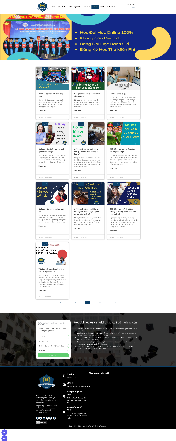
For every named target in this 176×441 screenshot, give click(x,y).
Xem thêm (42, 111)
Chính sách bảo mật (99, 373)
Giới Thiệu (56, 7)
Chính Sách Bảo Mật (107, 7)
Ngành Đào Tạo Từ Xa (82, 7)
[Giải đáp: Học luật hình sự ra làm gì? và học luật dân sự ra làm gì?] (88, 133)
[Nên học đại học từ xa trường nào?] (52, 78)
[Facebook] (37, 418)
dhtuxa (40, 117)
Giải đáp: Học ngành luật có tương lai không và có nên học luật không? (123, 211)
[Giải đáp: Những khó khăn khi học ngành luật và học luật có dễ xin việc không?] (88, 193)
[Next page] (115, 302)
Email (70, 383)
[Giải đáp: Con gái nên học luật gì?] (52, 193)
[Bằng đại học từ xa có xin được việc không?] (88, 78)
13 (100, 302)
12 (93, 302)
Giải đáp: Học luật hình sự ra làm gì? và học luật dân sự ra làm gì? (86, 151)
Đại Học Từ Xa (67, 7)
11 (87, 302)
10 (81, 302)
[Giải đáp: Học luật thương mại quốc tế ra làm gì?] (52, 133)
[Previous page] (60, 302)
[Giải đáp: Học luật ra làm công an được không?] (123, 133)
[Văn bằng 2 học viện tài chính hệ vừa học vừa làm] (52, 253)
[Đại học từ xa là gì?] (123, 78)
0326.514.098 (132, 4)
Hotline (70, 374)
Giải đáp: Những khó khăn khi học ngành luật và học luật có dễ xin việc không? (86, 211)
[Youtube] (44, 418)
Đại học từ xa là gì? (118, 94)
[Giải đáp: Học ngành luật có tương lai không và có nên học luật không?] (123, 193)
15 (109, 302)
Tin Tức (95, 7)
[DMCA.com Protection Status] (41, 423)
